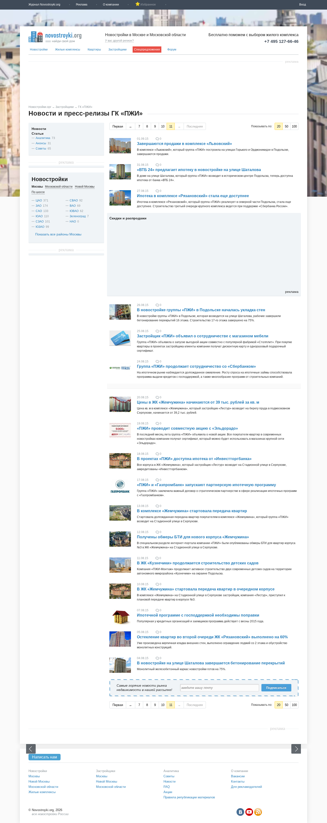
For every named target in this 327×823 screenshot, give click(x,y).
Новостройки (39, 49)
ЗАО (38, 205)
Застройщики (117, 49)
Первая (118, 126)
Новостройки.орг (39, 107)
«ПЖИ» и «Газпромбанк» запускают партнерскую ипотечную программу (206, 485)
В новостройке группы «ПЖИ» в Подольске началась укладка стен (201, 310)
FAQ (167, 787)
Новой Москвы (39, 781)
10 (162, 126)
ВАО (73, 205)
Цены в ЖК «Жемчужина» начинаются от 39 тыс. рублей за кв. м (198, 402)
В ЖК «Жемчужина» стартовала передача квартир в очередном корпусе (206, 589)
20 (278, 126)
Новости (39, 129)
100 (294, 126)
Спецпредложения (147, 49)
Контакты (237, 781)
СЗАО (40, 221)
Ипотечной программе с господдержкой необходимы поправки (198, 615)
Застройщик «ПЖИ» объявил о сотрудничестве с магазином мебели (202, 336)
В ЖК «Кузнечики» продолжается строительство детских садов (198, 563)
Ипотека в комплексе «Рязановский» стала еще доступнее (193, 196)
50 (286, 126)
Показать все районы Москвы (58, 234)
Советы (41, 148)
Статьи (38, 133)
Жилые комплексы (67, 49)
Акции (168, 792)
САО (39, 211)
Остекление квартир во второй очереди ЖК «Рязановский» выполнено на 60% (212, 637)
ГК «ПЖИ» (85, 107)
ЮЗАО (40, 226)
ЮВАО (74, 211)
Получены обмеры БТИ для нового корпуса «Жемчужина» (193, 537)
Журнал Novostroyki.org (44, 4)
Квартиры (94, 49)
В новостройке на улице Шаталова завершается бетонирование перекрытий (211, 663)
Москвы (34, 776)
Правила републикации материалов (189, 797)
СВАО (74, 200)
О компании (111, 4)
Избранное (148, 4)
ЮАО (39, 216)
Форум (171, 49)
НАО (73, 221)
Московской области (43, 787)
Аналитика (43, 138)
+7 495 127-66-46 (281, 41)
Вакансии (238, 776)
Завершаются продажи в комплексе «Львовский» (184, 144)
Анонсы (41, 143)
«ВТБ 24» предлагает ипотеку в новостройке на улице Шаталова (199, 170)
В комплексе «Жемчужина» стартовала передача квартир (192, 511)
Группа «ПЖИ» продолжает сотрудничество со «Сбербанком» (196, 366)
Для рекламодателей (246, 787)
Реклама (81, 4)
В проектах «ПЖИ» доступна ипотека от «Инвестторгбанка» (194, 459)
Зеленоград (78, 216)
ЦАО (39, 200)
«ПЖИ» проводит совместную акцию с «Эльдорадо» (187, 428)
